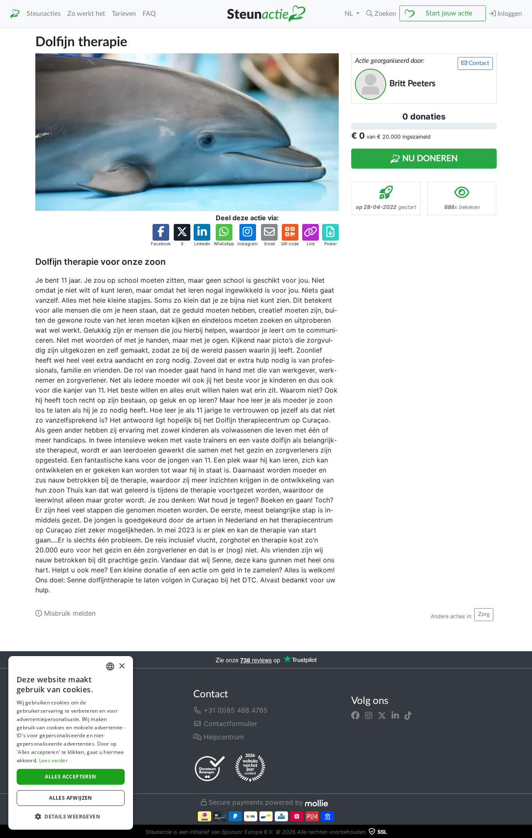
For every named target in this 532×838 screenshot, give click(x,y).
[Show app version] (526, 832)
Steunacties (44, 13)
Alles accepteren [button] (70, 776)
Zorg (484, 614)
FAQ (149, 13)
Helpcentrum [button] (223, 737)
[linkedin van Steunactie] (395, 715)
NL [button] (350, 13)
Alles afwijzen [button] (70, 797)
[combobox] (110, 666)
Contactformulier (229, 723)
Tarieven (124, 13)
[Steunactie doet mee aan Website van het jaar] (250, 768)
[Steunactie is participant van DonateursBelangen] (210, 768)
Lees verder (53, 760)
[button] (381, 13)
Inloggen (509, 13)
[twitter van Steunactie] (382, 715)
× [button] (121, 666)
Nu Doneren (429, 158)
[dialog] (70, 743)
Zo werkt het (86, 13)
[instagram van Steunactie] (368, 715)
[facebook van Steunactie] (355, 715)
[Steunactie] (15, 13)
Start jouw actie (449, 13)
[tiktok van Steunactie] (408, 715)
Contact (478, 63)
